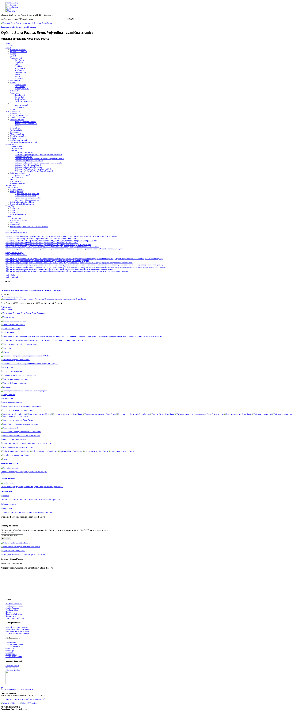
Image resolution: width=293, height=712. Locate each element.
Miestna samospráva (12, 111)
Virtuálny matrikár (16, 192)
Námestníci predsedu (17, 118)
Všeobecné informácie (18, 50)
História (13, 54)
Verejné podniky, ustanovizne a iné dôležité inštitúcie (29, 227)
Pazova (8, 48)
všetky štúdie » (10, 275)
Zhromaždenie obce (17, 120)
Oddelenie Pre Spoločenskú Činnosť (28, 165)
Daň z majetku (15, 181)
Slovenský (20, 27)
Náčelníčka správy (16, 146)
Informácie (9, 46)
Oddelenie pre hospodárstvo (25, 153)
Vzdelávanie (14, 93)
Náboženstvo (15, 91)
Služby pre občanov (12, 188)
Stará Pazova (19, 60)
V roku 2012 (14, 212)
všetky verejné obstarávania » (16, 255)
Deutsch (33, 27)
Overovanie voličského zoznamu (22, 204)
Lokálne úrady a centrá (18, 140)
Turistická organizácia (18, 136)
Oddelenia (14, 150)
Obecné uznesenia (16, 177)
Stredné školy (19, 97)
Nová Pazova (19, 62)
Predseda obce (15, 113)
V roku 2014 (14, 208)
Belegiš (17, 74)
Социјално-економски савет (13, 297)
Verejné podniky (16, 130)
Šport (12, 103)
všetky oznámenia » (12, 277)
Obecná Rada (15, 128)
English (27, 27)
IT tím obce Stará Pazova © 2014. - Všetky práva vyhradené (23, 699)
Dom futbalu (19, 107)
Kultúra (13, 83)
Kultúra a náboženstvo (13, 614)
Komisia (18, 126)
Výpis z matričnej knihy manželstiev (28, 198)
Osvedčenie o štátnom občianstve (27, 200)
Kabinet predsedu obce (18, 173)
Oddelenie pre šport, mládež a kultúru (28, 167)
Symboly (13, 56)
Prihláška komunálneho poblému (22, 202)
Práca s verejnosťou (12, 670)
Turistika (13, 109)
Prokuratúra (14, 132)
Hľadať (70, 19)
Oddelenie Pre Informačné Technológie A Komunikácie (35, 171)
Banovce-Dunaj (20, 72)
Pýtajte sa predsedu (17, 190)
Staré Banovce (20, 68)
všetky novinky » (7, 309)
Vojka (17, 64)
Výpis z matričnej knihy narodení (27, 194)
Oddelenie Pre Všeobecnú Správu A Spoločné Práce (33, 169)
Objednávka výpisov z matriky (16, 627)
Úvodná (8, 43)
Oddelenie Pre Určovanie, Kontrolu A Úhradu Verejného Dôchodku (39, 159)
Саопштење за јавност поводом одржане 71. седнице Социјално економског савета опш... (31, 290)
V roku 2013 (14, 210)
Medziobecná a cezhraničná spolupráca (24, 142)
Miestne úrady (15, 223)
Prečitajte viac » (6, 307)
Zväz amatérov (20, 87)
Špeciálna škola (20, 99)
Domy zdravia (15, 225)
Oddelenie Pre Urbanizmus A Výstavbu (29, 161)
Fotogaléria (9, 206)
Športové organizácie (22, 105)
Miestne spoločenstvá (18, 134)
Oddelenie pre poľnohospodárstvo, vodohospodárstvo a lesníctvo (38, 155)
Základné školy (20, 95)
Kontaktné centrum (12, 666)
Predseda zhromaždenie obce (25, 122)
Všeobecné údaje (16, 58)
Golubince (18, 66)
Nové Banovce (20, 70)
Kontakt (8, 216)
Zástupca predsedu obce (18, 115)
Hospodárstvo (10, 185)
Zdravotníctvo (15, 81)
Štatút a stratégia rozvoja (14, 606)
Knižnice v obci (20, 85)
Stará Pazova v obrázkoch (14, 618)
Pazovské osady (11, 231)
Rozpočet (13, 179)
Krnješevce (19, 78)
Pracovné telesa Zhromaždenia (26, 124)
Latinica (12, 27)
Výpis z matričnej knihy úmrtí (25, 196)
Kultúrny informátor (22, 89)
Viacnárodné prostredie (18, 52)
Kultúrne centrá (15, 138)
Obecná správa (10, 144)
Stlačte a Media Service (18, 220)
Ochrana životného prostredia (16, 233)
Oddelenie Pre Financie (23, 157)
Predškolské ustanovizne (23, 101)
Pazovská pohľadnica (18, 214)
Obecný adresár (15, 218)
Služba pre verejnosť (22, 175)
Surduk (17, 76)
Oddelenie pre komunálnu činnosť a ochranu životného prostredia (38, 163)
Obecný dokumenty (17, 148)
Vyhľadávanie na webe (9, 19)
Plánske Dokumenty (17, 183)
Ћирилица (5, 27)
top (2, 687)
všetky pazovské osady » (14, 253)
